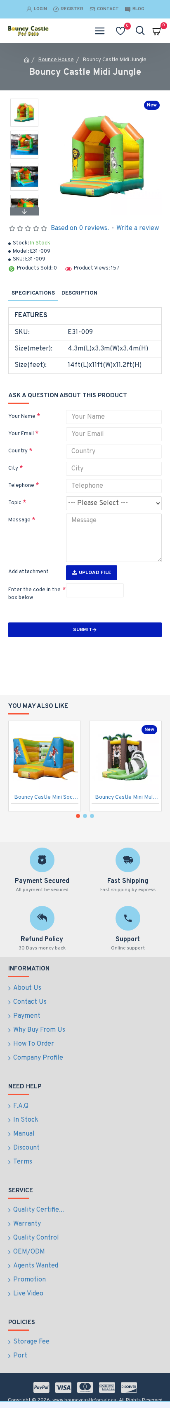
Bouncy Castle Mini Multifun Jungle (127, 797)
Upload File (95, 572)
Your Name (21, 416)
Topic (14, 503)
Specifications (33, 293)
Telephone (21, 485)
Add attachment (28, 572)
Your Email (21, 434)
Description (79, 293)
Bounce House (56, 60)
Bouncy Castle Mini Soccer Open (46, 797)
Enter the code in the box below (34, 594)
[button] (24, 101)
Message (19, 520)
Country (18, 451)
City (13, 468)
